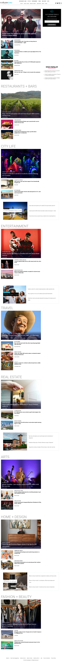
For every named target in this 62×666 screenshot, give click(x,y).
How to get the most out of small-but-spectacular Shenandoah (40, 293)
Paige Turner (16, 74)
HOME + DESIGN (14, 517)
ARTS (5, 457)
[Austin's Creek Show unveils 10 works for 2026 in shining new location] (21, 164)
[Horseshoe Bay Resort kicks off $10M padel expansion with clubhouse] (7, 64)
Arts (48, 1)
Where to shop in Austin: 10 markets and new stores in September (41, 587)
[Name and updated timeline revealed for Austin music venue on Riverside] (7, 274)
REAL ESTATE (11, 377)
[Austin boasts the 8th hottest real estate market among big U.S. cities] (7, 425)
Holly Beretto (16, 415)
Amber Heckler (16, 356)
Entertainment (34, 1)
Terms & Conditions (46, 658)
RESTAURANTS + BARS (19, 86)
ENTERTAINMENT (15, 226)
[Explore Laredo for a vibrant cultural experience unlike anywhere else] (7, 365)
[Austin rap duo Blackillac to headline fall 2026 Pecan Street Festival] (21, 244)
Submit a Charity (29, 658)
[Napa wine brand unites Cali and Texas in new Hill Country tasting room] (21, 104)
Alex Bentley (16, 55)
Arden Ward (16, 195)
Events (43, 3)
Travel (39, 1)
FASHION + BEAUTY (16, 597)
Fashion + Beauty (33, 3)
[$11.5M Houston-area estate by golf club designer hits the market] (7, 415)
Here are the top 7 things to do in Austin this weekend (27, 72)
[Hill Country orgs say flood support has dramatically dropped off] (7, 184)
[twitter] (57, 3)
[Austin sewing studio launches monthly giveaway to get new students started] (7, 494)
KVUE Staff (16, 184)
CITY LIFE (8, 146)
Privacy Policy (53, 658)
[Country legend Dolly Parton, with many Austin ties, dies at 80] (7, 264)
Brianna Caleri (4, 37)
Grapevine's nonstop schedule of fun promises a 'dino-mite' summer (42, 447)
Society (21, 3)
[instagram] (59, 3)
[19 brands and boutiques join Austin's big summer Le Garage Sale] (7, 554)
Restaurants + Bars (22, 1)
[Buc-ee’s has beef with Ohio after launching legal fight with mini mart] (7, 346)
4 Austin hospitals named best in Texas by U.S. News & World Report (52, 75)
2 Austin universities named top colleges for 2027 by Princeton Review (52, 78)
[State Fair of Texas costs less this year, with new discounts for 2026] (21, 325)
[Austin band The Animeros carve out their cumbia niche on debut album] (21, 24)
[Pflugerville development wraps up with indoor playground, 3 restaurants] (7, 134)
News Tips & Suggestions (15, 658)
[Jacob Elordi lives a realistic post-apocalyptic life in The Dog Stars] (7, 54)
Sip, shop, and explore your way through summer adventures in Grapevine (41, 437)
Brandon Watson (5, 117)
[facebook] (56, 3)
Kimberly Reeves (17, 65)
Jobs (41, 658)
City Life (29, 1)
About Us (7, 658)
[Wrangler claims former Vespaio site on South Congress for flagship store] (7, 634)
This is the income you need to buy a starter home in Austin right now (42, 216)
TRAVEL (7, 308)
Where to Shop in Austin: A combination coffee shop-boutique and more (41, 581)
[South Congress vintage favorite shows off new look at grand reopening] (21, 614)
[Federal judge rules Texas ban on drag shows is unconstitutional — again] (7, 44)
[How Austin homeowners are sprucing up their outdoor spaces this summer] (7, 565)
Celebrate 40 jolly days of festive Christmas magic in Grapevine (41, 442)
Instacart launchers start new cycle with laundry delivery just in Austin (52, 71)
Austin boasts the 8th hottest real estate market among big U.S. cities (42, 210)
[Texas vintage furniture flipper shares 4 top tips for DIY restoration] (21, 534)
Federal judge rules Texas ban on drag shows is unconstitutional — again (25, 42)
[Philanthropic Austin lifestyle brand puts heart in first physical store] (7, 645)
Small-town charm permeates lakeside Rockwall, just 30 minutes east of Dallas (42, 299)
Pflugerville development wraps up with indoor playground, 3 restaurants (25, 132)
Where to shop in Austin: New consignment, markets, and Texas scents (42, 575)
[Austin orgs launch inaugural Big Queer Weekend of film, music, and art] (7, 505)
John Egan (16, 635)
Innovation (39, 3)
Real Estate (44, 1)
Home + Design (26, 3)
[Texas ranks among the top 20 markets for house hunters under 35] (21, 395)
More (46, 3)
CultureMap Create (17, 366)
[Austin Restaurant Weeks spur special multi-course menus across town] (7, 124)
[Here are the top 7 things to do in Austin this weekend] (7, 75)
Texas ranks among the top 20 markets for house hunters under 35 (42, 205)
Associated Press (17, 44)
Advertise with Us (36, 658)
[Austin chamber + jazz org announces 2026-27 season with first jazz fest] (21, 474)
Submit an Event (23, 658)
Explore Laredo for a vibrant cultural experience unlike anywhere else (41, 289)
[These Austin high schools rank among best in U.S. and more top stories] (7, 194)
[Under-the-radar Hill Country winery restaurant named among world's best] (7, 356)
